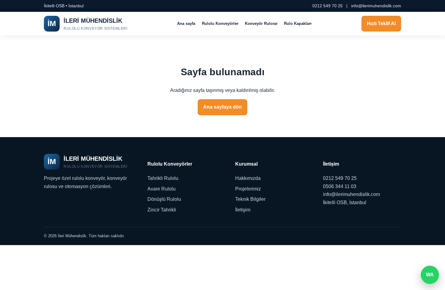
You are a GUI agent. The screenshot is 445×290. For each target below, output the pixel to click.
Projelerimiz (248, 188)
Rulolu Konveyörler (220, 23)
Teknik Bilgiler (250, 199)
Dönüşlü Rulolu (164, 199)
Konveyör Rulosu (261, 23)
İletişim (242, 209)
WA (430, 274)
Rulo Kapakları (298, 23)
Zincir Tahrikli (161, 209)
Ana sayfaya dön (222, 107)
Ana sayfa (186, 23)
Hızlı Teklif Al (381, 23)
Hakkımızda (248, 178)
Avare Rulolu (161, 188)
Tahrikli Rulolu (162, 178)
